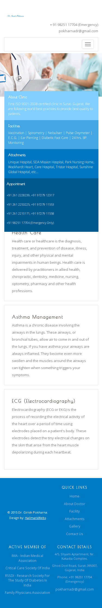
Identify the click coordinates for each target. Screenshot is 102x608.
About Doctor (74, 504)
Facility (74, 511)
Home (74, 496)
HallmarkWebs (35, 518)
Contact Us (74, 534)
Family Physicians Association (27, 592)
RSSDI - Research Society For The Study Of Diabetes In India (27, 580)
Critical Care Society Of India (27, 568)
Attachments (74, 519)
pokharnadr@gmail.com (78, 30)
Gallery (74, 526)
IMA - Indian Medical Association (27, 558)
